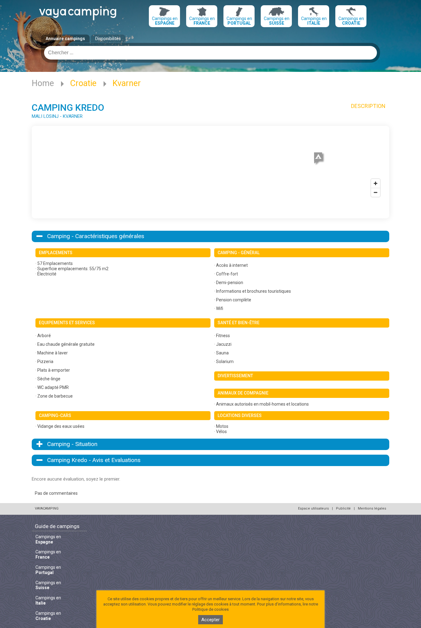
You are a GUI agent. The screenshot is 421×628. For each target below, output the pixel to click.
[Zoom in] (375, 183)
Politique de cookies (210, 609)
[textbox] (210, 53)
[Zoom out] (375, 192)
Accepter (210, 619)
